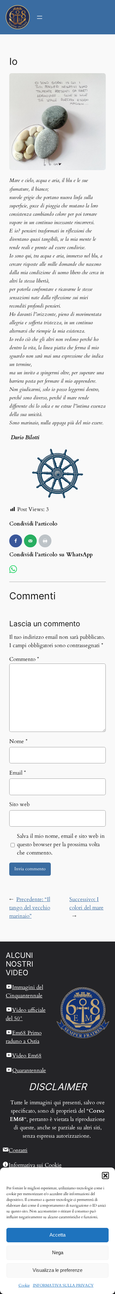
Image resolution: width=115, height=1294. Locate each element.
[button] (105, 1175)
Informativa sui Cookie (35, 1165)
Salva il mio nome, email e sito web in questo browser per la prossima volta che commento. (61, 844)
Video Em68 (27, 1055)
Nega (57, 1252)
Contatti (18, 1150)
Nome (18, 741)
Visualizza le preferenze (57, 1270)
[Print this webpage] (45, 540)
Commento (24, 659)
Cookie (24, 1285)
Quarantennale (29, 1070)
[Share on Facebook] (15, 540)
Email (17, 773)
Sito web (19, 804)
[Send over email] (30, 540)
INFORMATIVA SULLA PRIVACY (63, 1285)
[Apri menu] (39, 17)
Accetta (57, 1235)
